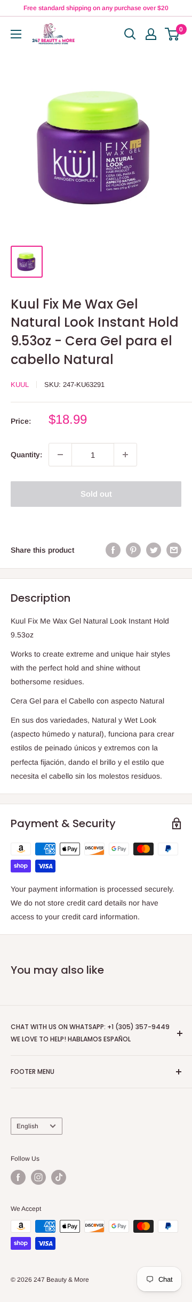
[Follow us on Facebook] (18, 1177)
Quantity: (26, 454)
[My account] (151, 34)
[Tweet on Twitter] (153, 549)
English (27, 1126)
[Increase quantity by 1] (125, 454)
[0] (172, 34)
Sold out (96, 493)
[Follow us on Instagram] (38, 1177)
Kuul (20, 385)
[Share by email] (173, 549)
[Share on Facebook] (113, 549)
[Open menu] (16, 34)
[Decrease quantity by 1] (60, 454)
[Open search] (130, 34)
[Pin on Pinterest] (133, 549)
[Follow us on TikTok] (58, 1177)
